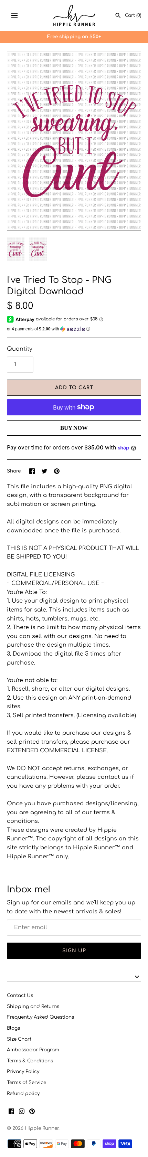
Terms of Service (26, 1082)
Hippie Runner (42, 1128)
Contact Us (20, 995)
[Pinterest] (32, 1113)
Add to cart (74, 387)
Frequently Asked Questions (40, 1017)
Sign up (74, 950)
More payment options (74, 439)
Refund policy (23, 1093)
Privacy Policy (23, 1071)
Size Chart (19, 1039)
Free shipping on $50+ (74, 36)
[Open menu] (14, 15)
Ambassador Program (33, 1049)
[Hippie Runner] (74, 15)
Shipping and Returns (33, 1006)
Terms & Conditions (30, 1060)
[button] (74, 329)
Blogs (13, 1028)
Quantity (19, 349)
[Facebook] (11, 1113)
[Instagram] (21, 1113)
